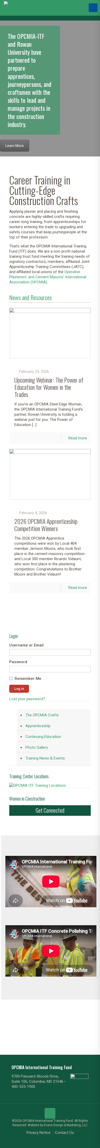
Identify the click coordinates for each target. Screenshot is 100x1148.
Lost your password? (27, 699)
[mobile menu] (93, 7)
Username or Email (26, 645)
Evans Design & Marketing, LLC (65, 1125)
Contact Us (64, 1132)
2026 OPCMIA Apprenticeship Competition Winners (45, 524)
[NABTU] (57, 1026)
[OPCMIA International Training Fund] (6, 7)
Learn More (14, 146)
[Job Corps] (43, 1026)
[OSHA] (28, 1026)
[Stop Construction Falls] (86, 1026)
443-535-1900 (23, 1086)
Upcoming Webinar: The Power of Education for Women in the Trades (48, 387)
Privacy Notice (38, 1132)
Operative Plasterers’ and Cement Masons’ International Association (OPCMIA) (47, 277)
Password (18, 662)
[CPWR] (14, 1026)
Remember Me (28, 678)
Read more (77, 438)
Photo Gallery (36, 747)
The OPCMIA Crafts (42, 715)
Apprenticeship (38, 726)
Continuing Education (43, 736)
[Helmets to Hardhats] (71, 1026)
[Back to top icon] (50, 1113)
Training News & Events (45, 758)
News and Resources (30, 297)
